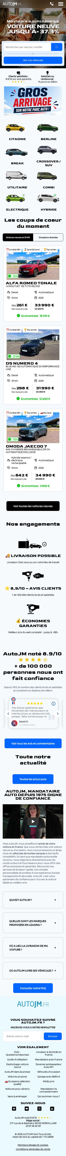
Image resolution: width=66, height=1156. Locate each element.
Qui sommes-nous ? (49, 1096)
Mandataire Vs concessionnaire (48, 1090)
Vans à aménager (17, 1096)
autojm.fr (33, 1004)
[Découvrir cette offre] (33, 283)
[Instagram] (39, 1109)
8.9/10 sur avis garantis (18, 80)
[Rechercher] (56, 47)
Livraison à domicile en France (48, 1053)
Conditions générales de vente (33, 1149)
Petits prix (48, 1081)
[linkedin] (52, 1109)
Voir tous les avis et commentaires (33, 743)
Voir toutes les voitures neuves (33, 506)
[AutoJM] (12, 4)
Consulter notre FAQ (33, 988)
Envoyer (53, 1036)
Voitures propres (17, 1076)
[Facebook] (14, 1109)
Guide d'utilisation (17, 1059)
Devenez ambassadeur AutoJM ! (49, 1066)
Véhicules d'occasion (48, 1071)
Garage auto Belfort (48, 1076)
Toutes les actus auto (33, 779)
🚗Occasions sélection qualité (17, 1083)
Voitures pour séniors (17, 1088)
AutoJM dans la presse (17, 1071)
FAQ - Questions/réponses (17, 1053)
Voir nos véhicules (33, 60)
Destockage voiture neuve (17, 1066)
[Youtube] (27, 1109)
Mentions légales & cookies (33, 1145)
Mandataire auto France (48, 1059)
